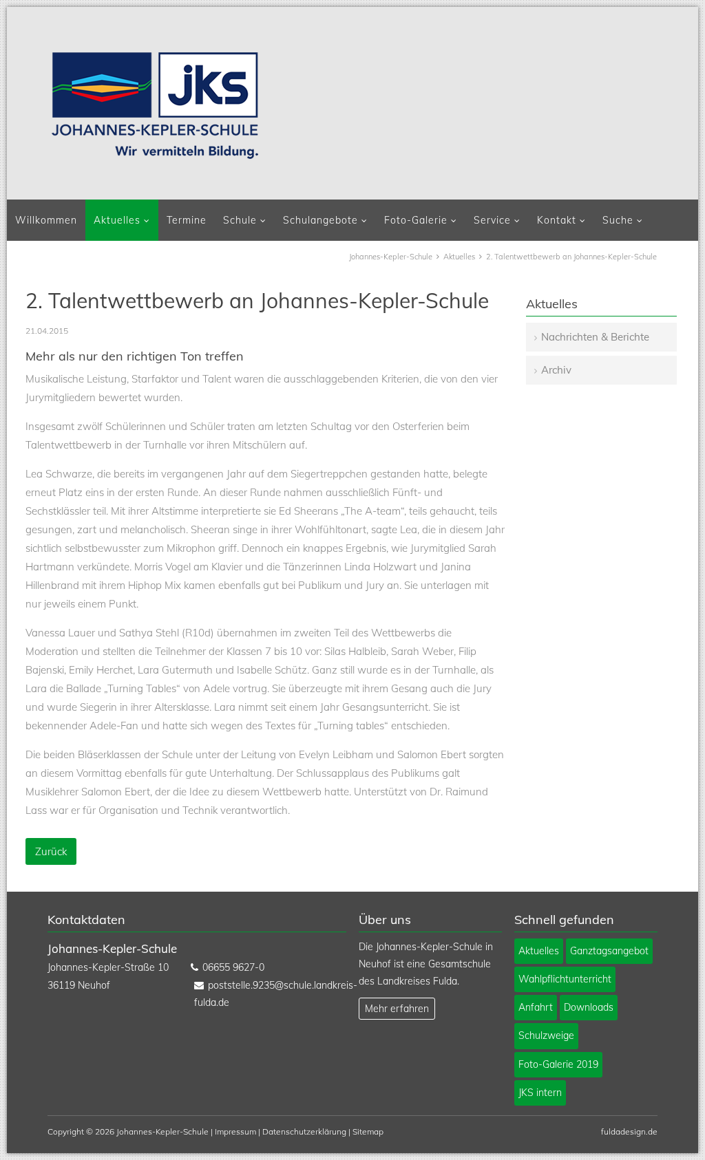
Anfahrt (535, 1007)
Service (492, 220)
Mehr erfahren (397, 1008)
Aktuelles (117, 220)
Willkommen (46, 220)
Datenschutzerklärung (304, 1131)
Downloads (588, 1007)
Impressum (235, 1131)
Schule (240, 220)
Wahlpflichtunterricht (564, 979)
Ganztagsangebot (609, 951)
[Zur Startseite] (155, 105)
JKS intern (540, 1092)
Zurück (51, 851)
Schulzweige (546, 1035)
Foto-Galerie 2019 (558, 1064)
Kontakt (556, 220)
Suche (617, 220)
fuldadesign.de (629, 1131)
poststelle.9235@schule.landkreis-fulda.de (265, 994)
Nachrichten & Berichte (595, 336)
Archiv (556, 369)
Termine (187, 220)
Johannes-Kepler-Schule (390, 256)
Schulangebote (320, 220)
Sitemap (367, 1131)
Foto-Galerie (416, 220)
